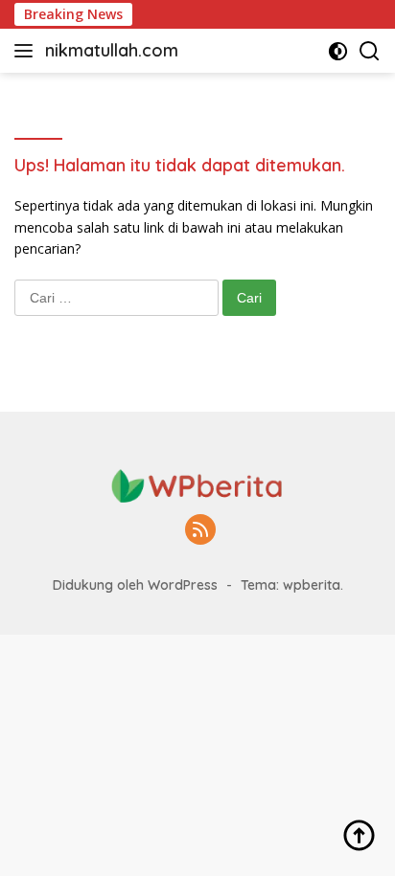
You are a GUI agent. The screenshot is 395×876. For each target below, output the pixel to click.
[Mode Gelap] (338, 51)
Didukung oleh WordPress (135, 585)
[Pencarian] (370, 51)
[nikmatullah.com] (197, 484)
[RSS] (200, 531)
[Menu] (27, 50)
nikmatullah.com (111, 50)
